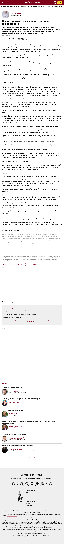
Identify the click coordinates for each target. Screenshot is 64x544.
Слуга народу (10, 264)
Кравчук (34, 264)
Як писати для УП (30, 501)
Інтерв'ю (29, 6)
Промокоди (29, 505)
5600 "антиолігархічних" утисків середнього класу (19, 314)
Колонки (23, 6)
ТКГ (3, 264)
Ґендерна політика (31, 498)
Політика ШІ (29, 496)
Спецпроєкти (49, 6)
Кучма (27, 264)
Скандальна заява (8, 45)
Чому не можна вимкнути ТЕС (12, 410)
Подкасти (41, 6)
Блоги (56, 6)
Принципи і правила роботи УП (34, 499)
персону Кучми (44, 69)
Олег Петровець (16, 14)
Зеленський (20, 264)
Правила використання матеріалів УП (36, 494)
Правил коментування (33, 302)
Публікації (10, 6)
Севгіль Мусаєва (37, 529)
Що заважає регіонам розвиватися (14, 434)
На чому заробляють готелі (12, 387)
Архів (60, 6)
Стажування (29, 503)
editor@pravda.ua (36, 531)
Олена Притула (57, 529)
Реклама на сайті (30, 490)
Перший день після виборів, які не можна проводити (21, 399)
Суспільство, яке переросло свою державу (17, 446)
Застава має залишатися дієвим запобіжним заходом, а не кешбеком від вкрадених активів (28, 422)
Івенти (35, 6)
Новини (3, 6)
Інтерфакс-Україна (12, 516)
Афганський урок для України (12, 318)
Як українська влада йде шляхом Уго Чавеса (17, 311)
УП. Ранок (16, 6)
